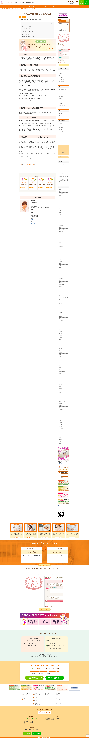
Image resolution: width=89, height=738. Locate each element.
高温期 (60, 254)
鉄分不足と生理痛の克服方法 (27, 28)
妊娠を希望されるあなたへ (31, 6)
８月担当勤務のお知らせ (62, 30)
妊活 (35, 164)
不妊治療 (60, 335)
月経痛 (60, 214)
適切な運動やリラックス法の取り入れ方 (29, 36)
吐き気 (60, 265)
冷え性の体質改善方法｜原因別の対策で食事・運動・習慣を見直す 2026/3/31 (64, 176)
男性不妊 (60, 316)
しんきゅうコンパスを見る (63, 65)
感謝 (60, 227)
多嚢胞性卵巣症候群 (31, 164)
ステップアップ (61, 208)
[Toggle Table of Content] (51, 23)
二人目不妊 (61, 248)
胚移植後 (60, 223)
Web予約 (81, 3)
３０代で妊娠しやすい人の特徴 (63, 297)
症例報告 (60, 443)
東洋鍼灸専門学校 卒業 (34, 213)
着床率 (60, 407)
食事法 (60, 365)
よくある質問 (61, 77)
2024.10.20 (22, 188)
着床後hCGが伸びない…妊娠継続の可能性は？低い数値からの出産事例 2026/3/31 (64, 180)
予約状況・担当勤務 (62, 235)
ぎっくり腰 (61, 257)
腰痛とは (60, 98)
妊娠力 (60, 324)
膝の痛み (60, 303)
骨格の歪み (61, 415)
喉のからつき (61, 420)
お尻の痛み (61, 193)
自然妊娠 (60, 282)
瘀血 (60, 263)
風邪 (60, 339)
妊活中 (60, 350)
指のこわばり (61, 360)
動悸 (60, 276)
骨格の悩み (32, 187)
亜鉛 (60, 377)
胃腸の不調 (61, 246)
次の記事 (51, 168)
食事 (60, 212)
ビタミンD (60, 250)
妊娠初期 (60, 295)
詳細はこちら (31, 559)
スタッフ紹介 (61, 131)
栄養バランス (61, 322)
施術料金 (60, 115)
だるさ (60, 280)
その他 (60, 156)
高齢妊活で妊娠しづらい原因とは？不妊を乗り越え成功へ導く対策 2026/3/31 (64, 172)
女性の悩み (23, 187)
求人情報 (60, 129)
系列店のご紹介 (61, 133)
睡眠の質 (60, 422)
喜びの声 (60, 271)
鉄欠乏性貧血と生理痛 (28, 29)
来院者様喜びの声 (62, 81)
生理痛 (60, 396)
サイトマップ (61, 135)
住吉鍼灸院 (60, 62)
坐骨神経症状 (61, 432)
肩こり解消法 (61, 96)
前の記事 (22, 168)
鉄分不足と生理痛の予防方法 (29, 31)
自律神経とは (61, 94)
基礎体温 (60, 252)
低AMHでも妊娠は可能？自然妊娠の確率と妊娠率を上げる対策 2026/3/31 (64, 165)
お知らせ (60, 426)
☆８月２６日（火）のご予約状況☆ (63, 24)
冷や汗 (60, 386)
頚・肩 (60, 147)
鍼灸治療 (60, 191)
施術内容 (60, 113)
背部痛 (60, 242)
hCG (60, 307)
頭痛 (60, 441)
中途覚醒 (60, 388)
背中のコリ (61, 290)
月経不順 (60, 261)
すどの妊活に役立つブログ (63, 216)
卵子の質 (60, 348)
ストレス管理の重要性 (26, 34)
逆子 (60, 233)
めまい (60, 244)
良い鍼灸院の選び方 (62, 75)
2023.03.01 (39, 188)
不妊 (21, 164)
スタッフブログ (61, 428)
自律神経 (60, 439)
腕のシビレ (61, 218)
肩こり (60, 435)
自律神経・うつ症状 (62, 152)
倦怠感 (60, 293)
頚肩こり (60, 286)
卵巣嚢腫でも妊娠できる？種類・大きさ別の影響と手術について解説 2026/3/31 (64, 169)
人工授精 (60, 424)
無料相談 (86, 3)
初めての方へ (24, 6)
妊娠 (60, 269)
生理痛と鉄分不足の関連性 (27, 26)
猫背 (60, 358)
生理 (60, 382)
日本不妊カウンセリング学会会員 (36, 219)
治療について (61, 189)
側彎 (60, 199)
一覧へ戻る (37, 168)
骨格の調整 (61, 278)
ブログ (64, 6)
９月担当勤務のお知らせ (62, 28)
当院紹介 (60, 123)
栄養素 (60, 392)
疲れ (60, 418)
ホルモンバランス (39, 164)
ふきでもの (61, 375)
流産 (60, 390)
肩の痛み (60, 333)
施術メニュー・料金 (51, 6)
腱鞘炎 (60, 373)
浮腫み (60, 341)
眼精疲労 (60, 331)
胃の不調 (60, 403)
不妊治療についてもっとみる (44, 565)
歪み (60, 197)
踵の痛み (60, 305)
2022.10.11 (30, 188)
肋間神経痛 (61, 231)
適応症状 (45, 6)
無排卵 (60, 267)
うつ (60, 343)
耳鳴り (60, 314)
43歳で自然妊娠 (61, 284)
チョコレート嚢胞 (25, 164)
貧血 (60, 329)
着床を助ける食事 (62, 240)
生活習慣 (60, 288)
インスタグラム (33, 222)
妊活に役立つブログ (62, 201)
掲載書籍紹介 (61, 127)
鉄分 (60, 367)
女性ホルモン (61, 320)
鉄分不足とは (25, 25)
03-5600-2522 (32, 718)
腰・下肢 (60, 145)
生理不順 (60, 413)
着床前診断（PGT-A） (62, 225)
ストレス (60, 301)
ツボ (60, 210)
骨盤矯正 (60, 100)
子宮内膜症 (61, 103)
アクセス (58, 6)
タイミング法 (61, 409)
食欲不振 (60, 384)
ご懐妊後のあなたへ (38, 6)
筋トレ (60, 206)
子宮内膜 (60, 337)
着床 (60, 379)
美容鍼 (60, 394)
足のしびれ (61, 369)
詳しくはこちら (60, 463)
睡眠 (60, 195)
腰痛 (60, 437)
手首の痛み (61, 405)
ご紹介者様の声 (61, 79)
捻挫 (60, 354)
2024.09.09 (48, 188)
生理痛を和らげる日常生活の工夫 (28, 33)
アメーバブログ (33, 223)
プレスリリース (61, 138)
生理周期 (60, 352)
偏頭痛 (60, 356)
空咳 (60, 204)
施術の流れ (61, 73)
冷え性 (60, 411)
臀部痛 (60, 299)
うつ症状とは (61, 91)
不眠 (60, 259)
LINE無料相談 (55, 678)
